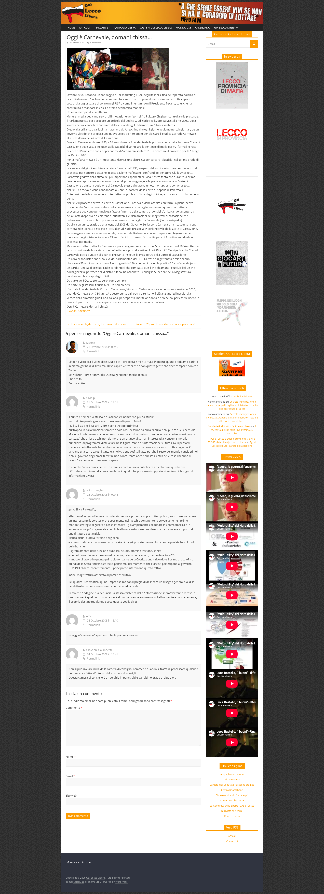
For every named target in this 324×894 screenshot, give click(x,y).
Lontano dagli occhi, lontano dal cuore (97, 324)
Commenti (232, 841)
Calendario (202, 27)
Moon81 (91, 343)
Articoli (84, 27)
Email (70, 776)
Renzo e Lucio (232, 816)
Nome (71, 757)
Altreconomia (232, 779)
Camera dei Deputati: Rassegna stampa (232, 784)
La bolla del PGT (243, 396)
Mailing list (183, 27)
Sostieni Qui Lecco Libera (156, 27)
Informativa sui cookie (78, 862)
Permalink (93, 351)
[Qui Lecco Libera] (162, 4)
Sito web (71, 795)
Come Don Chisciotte (232, 800)
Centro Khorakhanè (232, 790)
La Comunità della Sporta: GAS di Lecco (232, 805)
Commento (74, 707)
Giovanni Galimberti (99, 650)
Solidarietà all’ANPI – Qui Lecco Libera (229, 426)
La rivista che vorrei (232, 810)
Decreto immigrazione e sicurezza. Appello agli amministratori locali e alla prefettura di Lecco (232, 405)
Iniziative (102, 27)
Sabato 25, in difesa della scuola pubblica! (167, 324)
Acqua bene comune (232, 774)
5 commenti (95, 42)
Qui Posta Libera (125, 27)
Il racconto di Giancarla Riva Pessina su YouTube (233, 430)
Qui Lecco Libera (224, 27)
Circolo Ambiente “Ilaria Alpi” (232, 795)
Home (71, 27)
